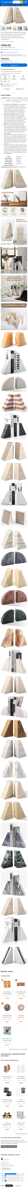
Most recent (9, 1185)
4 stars (2, 1175)
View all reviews (6, 1168)
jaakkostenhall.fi (14, 52)
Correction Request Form (9, 1146)
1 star (3, 1180)
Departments (6, 5)
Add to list (7, 88)
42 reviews (11, 41)
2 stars (2, 1179)
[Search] (21, 2)
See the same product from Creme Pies (18, 1049)
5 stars (2, 1173)
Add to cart (14, 65)
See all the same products (21, 1133)
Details (12, 85)
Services (12, 5)
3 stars (2, 1177)
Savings (18, 5)
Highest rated (18, 1185)
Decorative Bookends (16, 101)
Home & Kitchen (14, 100)
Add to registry (21, 88)
